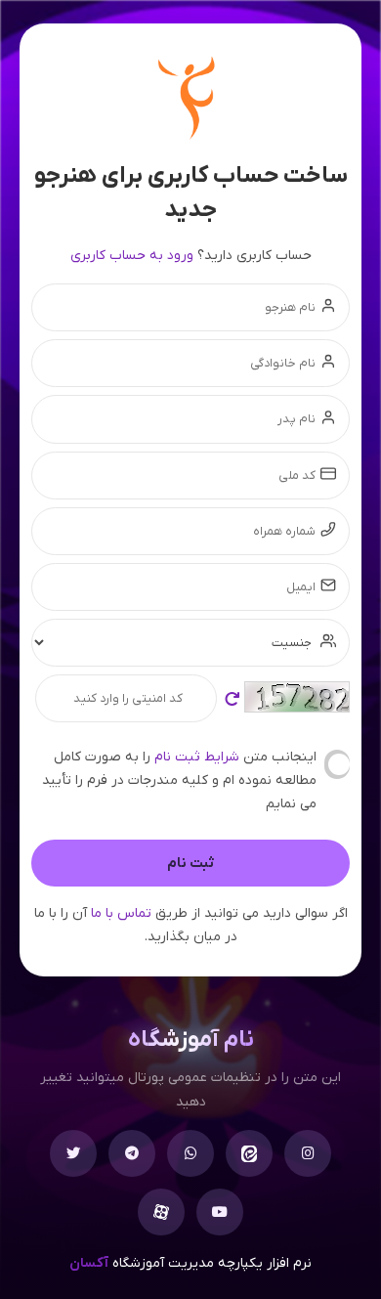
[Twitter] (73, 1153)
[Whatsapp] (190, 1153)
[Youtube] (219, 1212)
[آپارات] (161, 1212)
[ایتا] (249, 1153)
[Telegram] (131, 1153)
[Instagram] (307, 1153)
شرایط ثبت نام (194, 757)
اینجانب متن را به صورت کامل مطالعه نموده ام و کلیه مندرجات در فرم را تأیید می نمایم (179, 780)
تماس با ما (121, 913)
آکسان (88, 1263)
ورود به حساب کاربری (131, 255)
